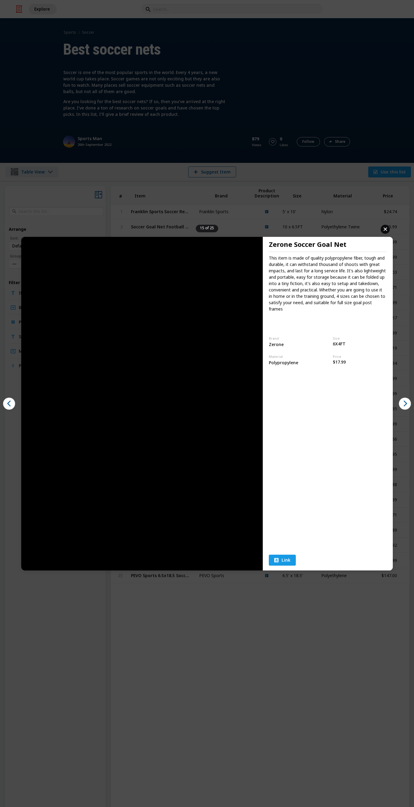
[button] (9, 404)
